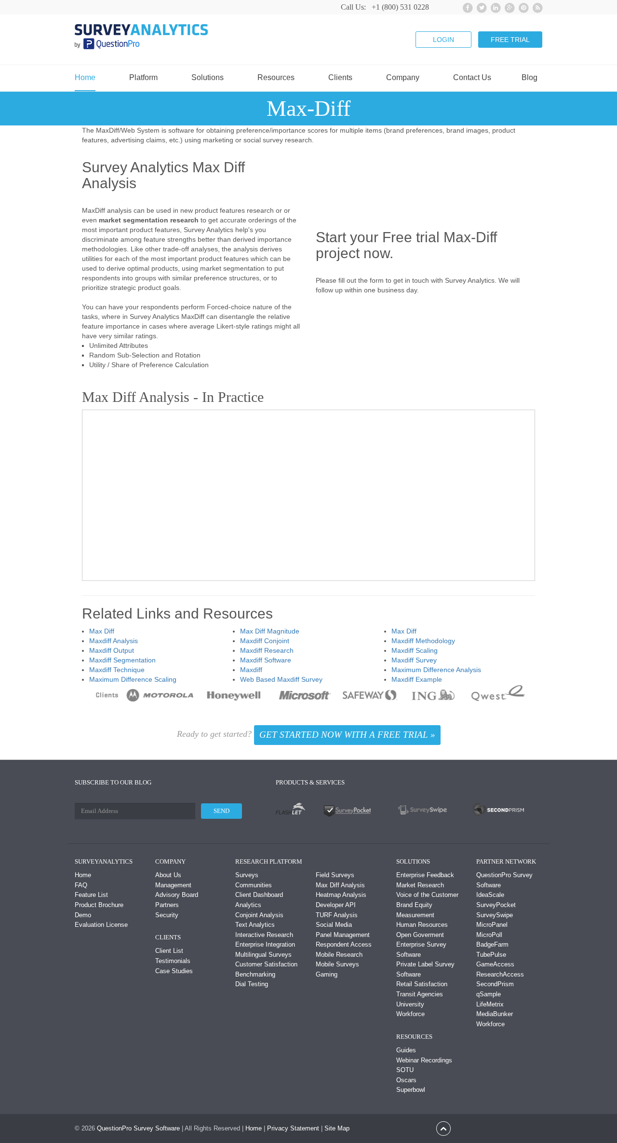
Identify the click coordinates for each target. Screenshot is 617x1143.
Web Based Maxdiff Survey (281, 679)
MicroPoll (489, 934)
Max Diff (101, 631)
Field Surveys (335, 875)
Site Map (336, 1128)
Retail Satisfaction (421, 984)
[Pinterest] (522, 6)
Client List (169, 950)
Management (173, 885)
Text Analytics (255, 924)
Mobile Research (339, 954)
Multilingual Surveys (263, 954)
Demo (83, 915)
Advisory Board (176, 894)
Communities (253, 885)
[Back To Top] (443, 1127)
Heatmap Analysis (341, 894)
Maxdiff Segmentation (122, 660)
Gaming (326, 974)
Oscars (406, 1080)
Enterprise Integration (265, 944)
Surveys (246, 875)
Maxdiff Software (265, 660)
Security (166, 915)
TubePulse (491, 954)
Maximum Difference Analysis (436, 670)
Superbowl (410, 1089)
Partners (167, 905)
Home (85, 78)
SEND (221, 810)
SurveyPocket (496, 905)
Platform (143, 78)
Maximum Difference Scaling (132, 679)
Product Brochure (99, 905)
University (410, 1004)
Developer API (336, 905)
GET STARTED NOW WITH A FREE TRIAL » (347, 735)
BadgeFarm (492, 944)
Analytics (248, 905)
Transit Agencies (419, 994)
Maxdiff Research (267, 650)
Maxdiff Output (111, 650)
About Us (168, 875)
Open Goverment (420, 934)
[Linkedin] (494, 6)
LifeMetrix (490, 1004)
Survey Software (157, 1128)
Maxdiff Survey (414, 660)
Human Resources (422, 924)
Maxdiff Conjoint (264, 641)
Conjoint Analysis (259, 915)
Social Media (334, 924)
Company (402, 78)
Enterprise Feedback (425, 875)
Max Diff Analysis (340, 885)
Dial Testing (251, 984)
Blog (529, 78)
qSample (488, 994)
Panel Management (343, 934)
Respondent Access (344, 944)
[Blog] (536, 6)
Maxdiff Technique (117, 670)
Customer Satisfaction (266, 964)
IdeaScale (490, 894)
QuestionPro (114, 1128)
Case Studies (174, 971)
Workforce (410, 1014)
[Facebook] (466, 6)
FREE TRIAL (510, 39)
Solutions (207, 78)
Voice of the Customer (427, 894)
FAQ (81, 885)
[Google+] (508, 6)
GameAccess (495, 964)
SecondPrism (495, 984)
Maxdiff (251, 670)
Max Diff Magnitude (269, 631)
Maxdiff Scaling (414, 650)
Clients (340, 78)
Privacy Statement (293, 1128)
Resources (276, 78)
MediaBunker (494, 1014)
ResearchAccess (500, 974)
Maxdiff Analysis (113, 641)
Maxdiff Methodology (423, 641)
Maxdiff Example (416, 679)
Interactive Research (264, 934)
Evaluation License (101, 924)
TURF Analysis (337, 915)
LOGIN (443, 39)
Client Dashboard (259, 894)
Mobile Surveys (337, 964)
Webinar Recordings (424, 1060)
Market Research (420, 885)
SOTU (405, 1070)
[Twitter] (480, 6)
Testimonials (172, 960)
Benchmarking (255, 974)
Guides (406, 1050)
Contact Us (472, 78)
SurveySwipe (494, 915)
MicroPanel (492, 924)
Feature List (91, 894)
